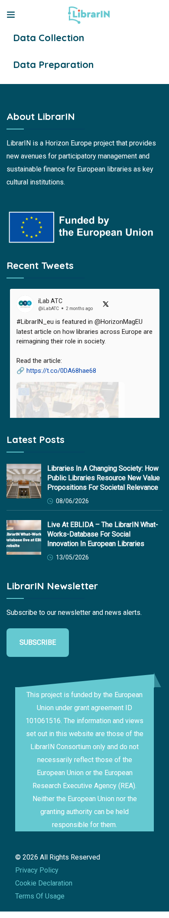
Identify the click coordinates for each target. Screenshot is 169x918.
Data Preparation (53, 64)
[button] (84, 400)
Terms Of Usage (40, 896)
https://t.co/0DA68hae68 (61, 371)
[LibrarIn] (89, 15)
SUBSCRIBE (38, 642)
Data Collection (48, 38)
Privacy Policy (36, 870)
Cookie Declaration (43, 883)
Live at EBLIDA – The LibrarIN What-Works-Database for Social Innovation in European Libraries (102, 534)
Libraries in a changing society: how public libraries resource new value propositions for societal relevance (103, 477)
